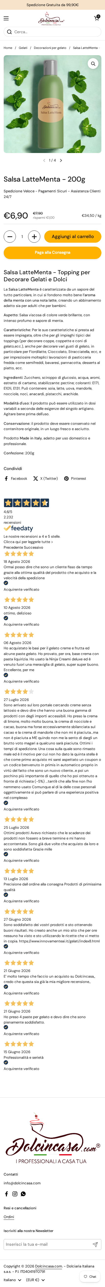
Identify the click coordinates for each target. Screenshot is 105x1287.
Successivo (33, 547)
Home (8, 48)
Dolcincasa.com (48, 1266)
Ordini (9, 1216)
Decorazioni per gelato (50, 48)
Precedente (13, 547)
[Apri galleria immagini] (93, 63)
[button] (96, 18)
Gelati (23, 48)
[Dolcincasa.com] (51, 18)
